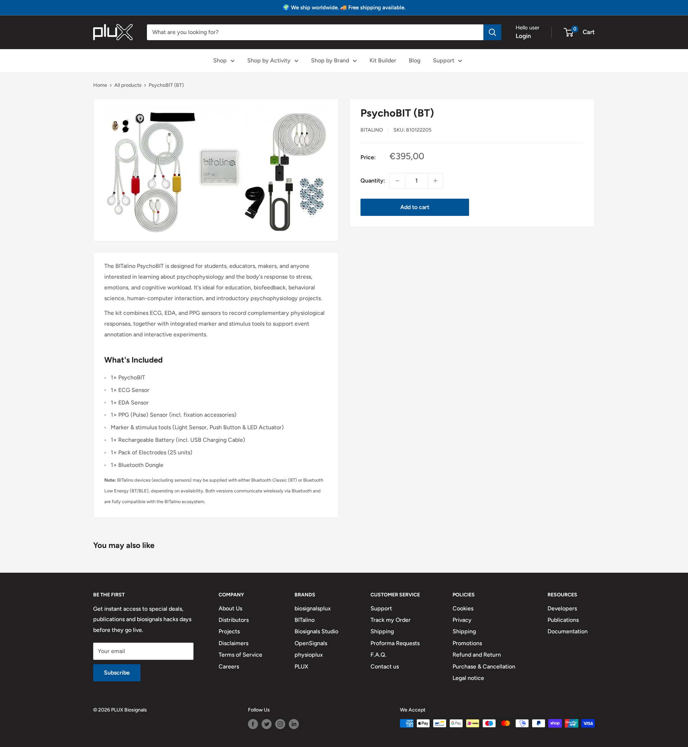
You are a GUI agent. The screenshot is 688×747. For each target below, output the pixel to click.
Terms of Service (240, 654)
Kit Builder (382, 60)
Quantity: (372, 180)
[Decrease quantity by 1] (397, 180)
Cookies (463, 608)
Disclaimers (233, 643)
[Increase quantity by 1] (435, 180)
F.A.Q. (379, 654)
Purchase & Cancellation (484, 666)
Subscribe (117, 672)
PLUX (301, 666)
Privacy (462, 619)
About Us (230, 608)
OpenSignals (311, 643)
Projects (229, 631)
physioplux (309, 654)
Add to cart (414, 207)
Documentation (568, 631)
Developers (562, 608)
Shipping (382, 631)
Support (443, 60)
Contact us (385, 666)
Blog (414, 60)
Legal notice (468, 678)
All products (128, 85)
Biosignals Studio (316, 631)
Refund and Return (477, 654)
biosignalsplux (313, 608)
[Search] (492, 32)
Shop (220, 60)
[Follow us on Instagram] (280, 724)
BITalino (371, 130)
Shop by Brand (330, 60)
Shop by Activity (269, 60)
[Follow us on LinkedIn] (294, 724)
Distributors (234, 619)
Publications (563, 619)
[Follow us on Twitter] (267, 724)
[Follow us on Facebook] (253, 724)
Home (100, 85)
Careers (229, 666)
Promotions (467, 643)
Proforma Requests (395, 643)
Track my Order (391, 619)
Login (523, 35)
